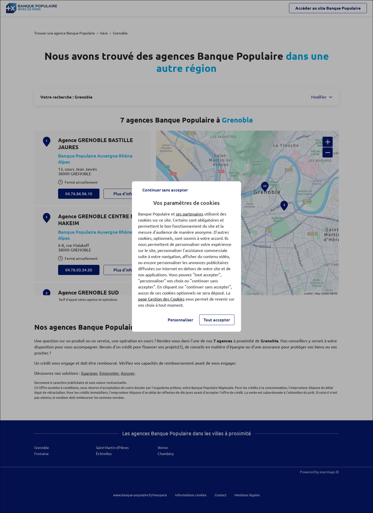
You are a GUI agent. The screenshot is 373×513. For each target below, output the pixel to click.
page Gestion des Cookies (161, 299)
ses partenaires (189, 214)
